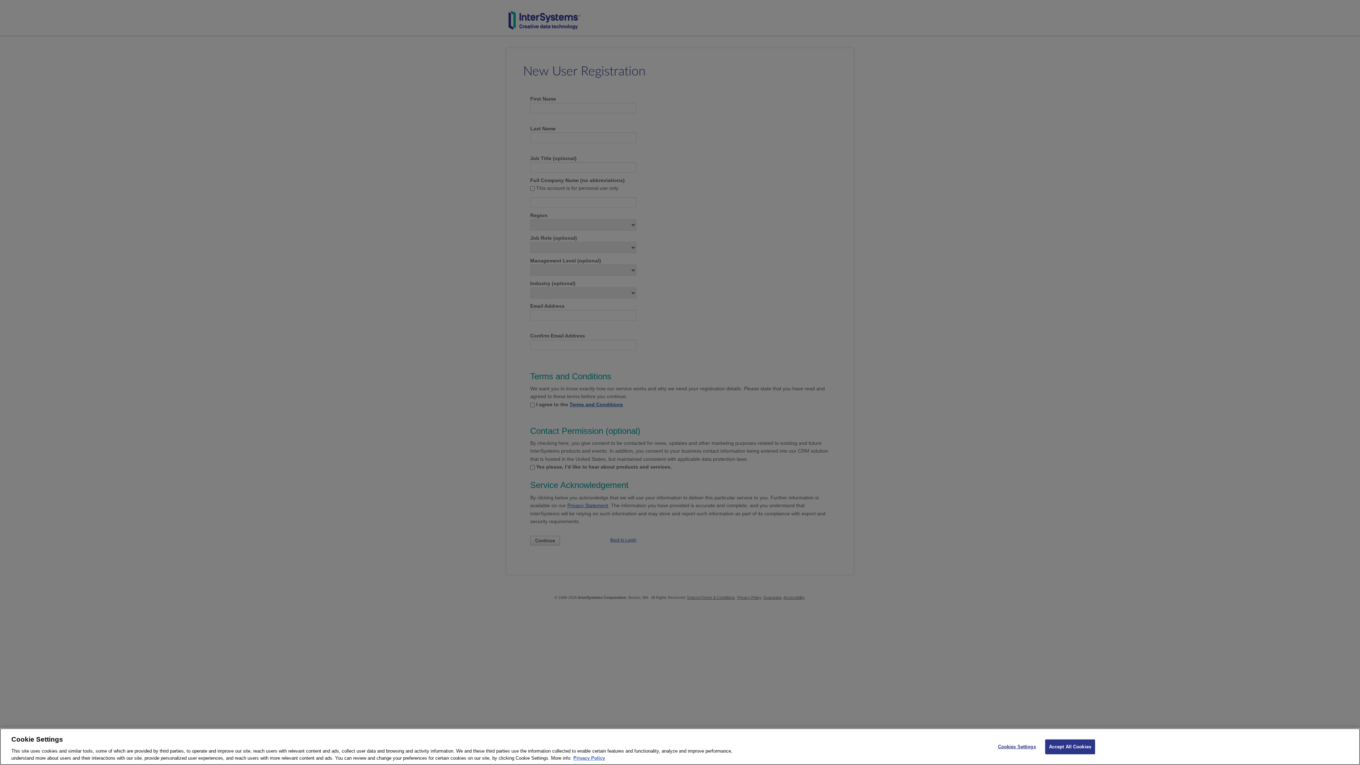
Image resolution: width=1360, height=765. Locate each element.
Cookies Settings (1017, 746)
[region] (680, 746)
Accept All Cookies (1070, 746)
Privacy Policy (589, 757)
